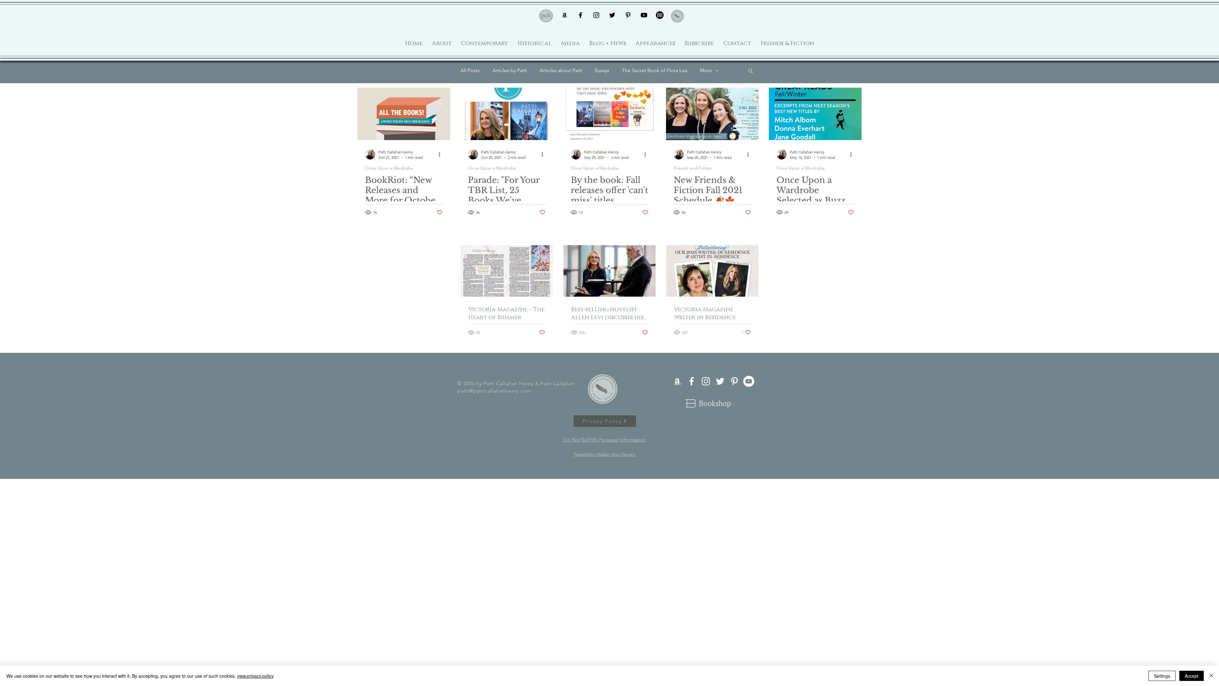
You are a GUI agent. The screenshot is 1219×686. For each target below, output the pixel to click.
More (706, 70)
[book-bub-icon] (660, 15)
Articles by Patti (509, 70)
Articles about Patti (561, 70)
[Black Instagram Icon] (596, 15)
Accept (1191, 676)
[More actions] (441, 154)
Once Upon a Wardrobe (389, 168)
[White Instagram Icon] (705, 381)
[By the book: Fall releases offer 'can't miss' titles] (609, 114)
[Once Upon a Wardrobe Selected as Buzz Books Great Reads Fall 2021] (815, 114)
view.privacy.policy (255, 676)
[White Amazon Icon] (677, 381)
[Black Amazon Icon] (565, 15)
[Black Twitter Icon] (612, 15)
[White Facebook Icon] (691, 381)
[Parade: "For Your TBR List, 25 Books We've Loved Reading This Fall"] (506, 114)
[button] (751, 71)
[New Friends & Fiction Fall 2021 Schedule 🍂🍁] (712, 114)
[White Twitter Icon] (720, 381)
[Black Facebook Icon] (580, 15)
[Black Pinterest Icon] (628, 15)
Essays (602, 70)
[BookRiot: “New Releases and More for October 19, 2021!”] (403, 114)
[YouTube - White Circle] (748, 381)
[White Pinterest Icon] (734, 381)
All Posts (470, 70)
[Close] (1211, 676)
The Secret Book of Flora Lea (654, 70)
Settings (1162, 676)
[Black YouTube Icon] (644, 15)
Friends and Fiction (693, 168)
